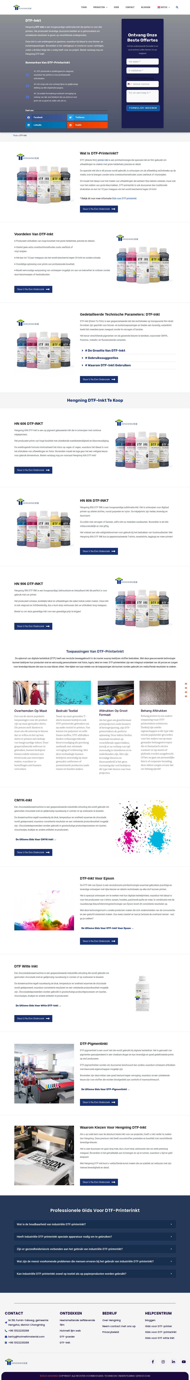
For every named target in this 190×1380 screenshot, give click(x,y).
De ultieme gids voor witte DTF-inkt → (38, 1005)
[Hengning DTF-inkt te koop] (186, 683)
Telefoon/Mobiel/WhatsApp (140, 78)
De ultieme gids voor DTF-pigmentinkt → (105, 1089)
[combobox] (129, 84)
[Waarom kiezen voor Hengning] (186, 688)
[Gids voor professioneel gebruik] (186, 696)
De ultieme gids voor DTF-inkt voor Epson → (107, 928)
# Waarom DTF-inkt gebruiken (108, 365)
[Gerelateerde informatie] (186, 692)
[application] (106, 7)
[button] (100, 7)
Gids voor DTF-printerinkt (124, 198)
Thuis (15, 135)
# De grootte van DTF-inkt (105, 350)
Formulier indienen (143, 108)
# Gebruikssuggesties (101, 358)
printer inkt (103, 160)
